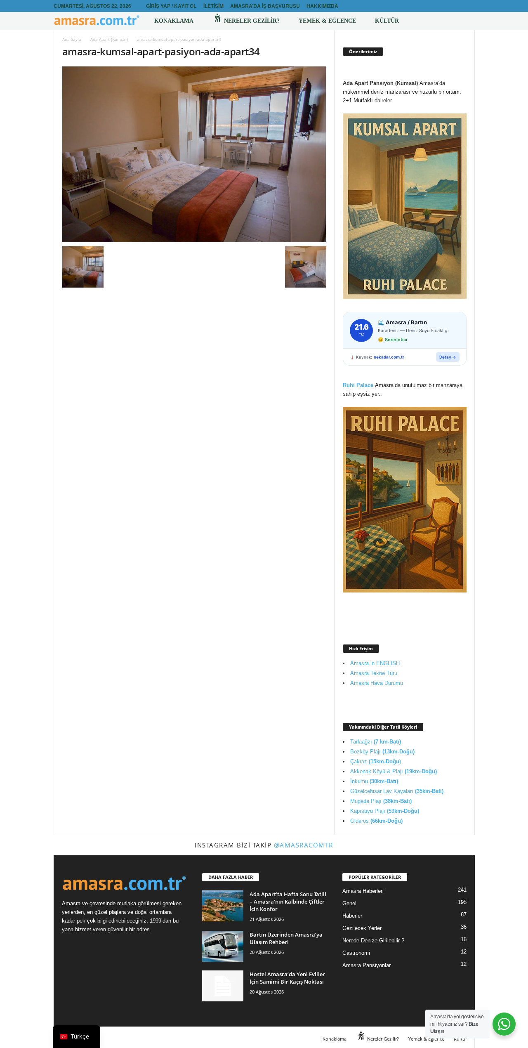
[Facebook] (456, 6)
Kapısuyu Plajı (384, 811)
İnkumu (374, 781)
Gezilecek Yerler (362, 928)
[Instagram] (469, 6)
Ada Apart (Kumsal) (109, 39)
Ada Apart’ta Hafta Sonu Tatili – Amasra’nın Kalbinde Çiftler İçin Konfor (288, 901)
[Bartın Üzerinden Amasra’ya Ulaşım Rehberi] (222, 946)
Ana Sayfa (71, 39)
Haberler (352, 916)
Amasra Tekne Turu (373, 673)
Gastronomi (356, 953)
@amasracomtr (303, 845)
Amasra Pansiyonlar (366, 965)
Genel (349, 903)
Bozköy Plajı (382, 751)
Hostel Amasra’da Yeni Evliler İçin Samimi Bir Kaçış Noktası (287, 977)
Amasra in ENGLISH (375, 663)
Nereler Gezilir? (251, 21)
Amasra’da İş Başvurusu (265, 5)
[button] (462, 21)
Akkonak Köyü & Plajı (393, 771)
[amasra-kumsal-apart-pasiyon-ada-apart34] (194, 154)
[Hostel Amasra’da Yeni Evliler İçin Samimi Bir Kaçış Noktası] (222, 985)
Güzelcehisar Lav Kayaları (396, 791)
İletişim (213, 5)
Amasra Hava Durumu (376, 683)
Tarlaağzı (375, 742)
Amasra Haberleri (363, 891)
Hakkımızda (322, 5)
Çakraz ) (375, 761)
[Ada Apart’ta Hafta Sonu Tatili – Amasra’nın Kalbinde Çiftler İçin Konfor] (222, 905)
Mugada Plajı (381, 801)
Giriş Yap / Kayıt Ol (171, 5)
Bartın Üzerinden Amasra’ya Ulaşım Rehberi (286, 938)
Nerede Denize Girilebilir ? (373, 940)
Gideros (376, 821)
